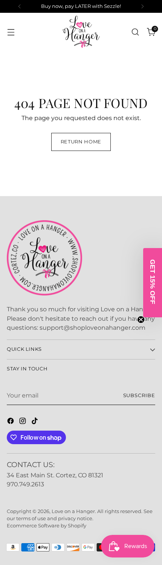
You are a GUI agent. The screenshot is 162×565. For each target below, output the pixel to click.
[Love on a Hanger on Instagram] (23, 422)
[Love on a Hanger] (81, 32)
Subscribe (139, 395)
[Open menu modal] (10, 32)
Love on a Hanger (73, 511)
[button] (152, 282)
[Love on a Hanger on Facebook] (11, 422)
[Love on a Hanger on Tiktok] (35, 422)
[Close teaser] (141, 319)
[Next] (142, 6)
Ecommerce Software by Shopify (46, 525)
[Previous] (19, 6)
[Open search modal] (135, 32)
